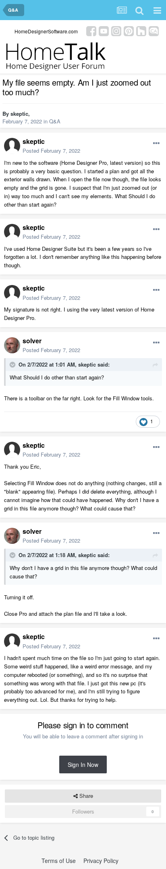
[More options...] (156, 143)
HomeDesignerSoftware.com (46, 31)
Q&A (54, 121)
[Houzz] (141, 30)
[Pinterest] (129, 30)
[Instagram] (116, 30)
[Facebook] (91, 30)
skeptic (19, 113)
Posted (51, 150)
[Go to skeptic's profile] (12, 146)
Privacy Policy (100, 861)
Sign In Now (83, 764)
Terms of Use (59, 861)
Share (85, 795)
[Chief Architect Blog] (154, 30)
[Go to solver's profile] (12, 345)
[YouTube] (104, 30)
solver (32, 340)
